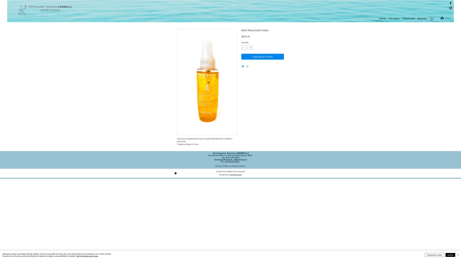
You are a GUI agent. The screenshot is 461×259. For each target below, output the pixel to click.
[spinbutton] (247, 47)
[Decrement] (243, 47)
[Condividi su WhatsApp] (247, 66)
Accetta (450, 255)
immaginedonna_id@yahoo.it (230, 159)
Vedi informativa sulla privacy (87, 256)
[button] (431, 18)
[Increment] (250, 47)
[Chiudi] (458, 255)
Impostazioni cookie (434, 255)
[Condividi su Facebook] (242, 66)
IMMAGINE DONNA (43, 7)
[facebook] (450, 3)
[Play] (176, 173)
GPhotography (236, 175)
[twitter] (450, 8)
